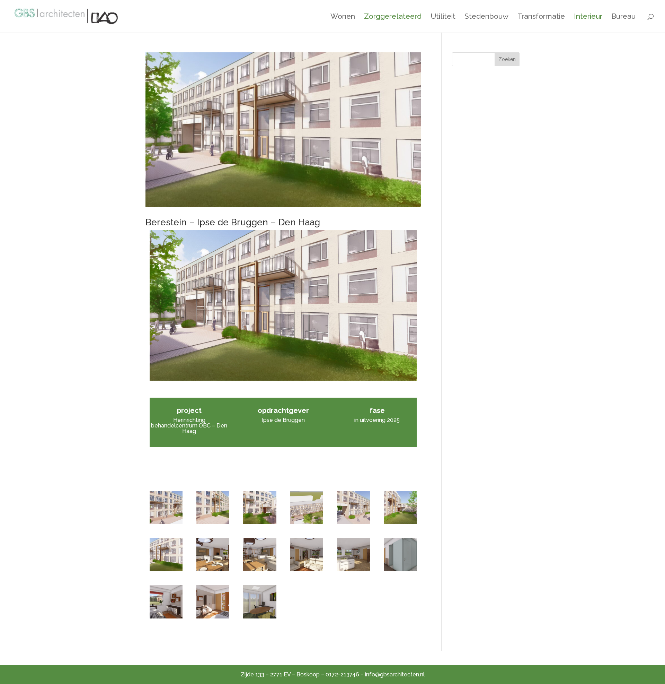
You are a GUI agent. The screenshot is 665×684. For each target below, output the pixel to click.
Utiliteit (443, 17)
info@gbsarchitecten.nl (395, 674)
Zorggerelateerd (393, 17)
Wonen (342, 17)
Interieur (588, 17)
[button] (166, 507)
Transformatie (541, 17)
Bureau (623, 17)
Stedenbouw (486, 17)
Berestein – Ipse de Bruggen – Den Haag (232, 222)
